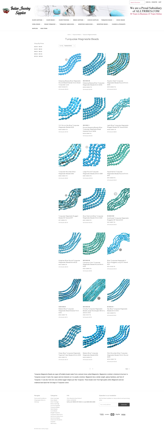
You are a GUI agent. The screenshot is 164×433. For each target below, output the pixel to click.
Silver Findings (64, 20)
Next (126, 369)
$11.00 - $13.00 (38, 56)
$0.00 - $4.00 (38, 46)
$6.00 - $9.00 (38, 51)
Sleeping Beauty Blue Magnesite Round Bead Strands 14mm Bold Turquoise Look (70, 83)
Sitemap (36, 402)
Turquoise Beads (106, 20)
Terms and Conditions (40, 398)
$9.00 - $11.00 (38, 54)
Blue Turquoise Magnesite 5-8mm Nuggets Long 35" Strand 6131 (117, 262)
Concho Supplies (93, 20)
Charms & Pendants (118, 24)
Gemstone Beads (102, 24)
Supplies (35, 28)
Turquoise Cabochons (67, 24)
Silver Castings (37, 20)
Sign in (148, 2)
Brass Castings (78, 20)
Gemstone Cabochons (85, 24)
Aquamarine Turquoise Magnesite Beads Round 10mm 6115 (117, 173)
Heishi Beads (120, 20)
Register (154, 2)
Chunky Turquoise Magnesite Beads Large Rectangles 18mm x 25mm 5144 (94, 310)
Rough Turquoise (50, 24)
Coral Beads (36, 24)
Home (69, 34)
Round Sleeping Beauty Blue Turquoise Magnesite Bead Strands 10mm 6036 (92, 129)
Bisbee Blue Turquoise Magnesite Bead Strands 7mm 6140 (69, 310)
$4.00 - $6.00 (38, 49)
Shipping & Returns (39, 400)
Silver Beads (50, 20)
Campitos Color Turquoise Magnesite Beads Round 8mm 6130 (93, 264)
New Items (43, 28)
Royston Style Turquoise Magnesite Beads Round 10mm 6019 (117, 83)
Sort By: (61, 45)
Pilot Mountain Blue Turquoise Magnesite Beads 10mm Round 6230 (117, 355)
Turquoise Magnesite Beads (90, 34)
